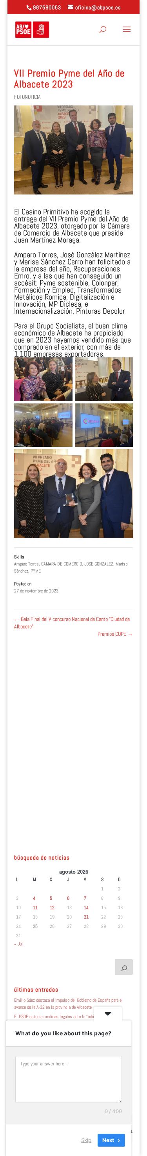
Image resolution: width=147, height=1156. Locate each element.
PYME (36, 571)
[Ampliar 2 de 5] (123, 367)
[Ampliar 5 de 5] (123, 459)
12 (52, 907)
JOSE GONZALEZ (98, 564)
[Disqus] (73, 735)
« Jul (18, 944)
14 (86, 907)
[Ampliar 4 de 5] (123, 413)
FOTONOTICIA (27, 96)
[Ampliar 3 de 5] (62, 413)
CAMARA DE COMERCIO (61, 564)
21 (86, 917)
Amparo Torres (26, 564)
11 (35, 907)
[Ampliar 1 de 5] (62, 367)
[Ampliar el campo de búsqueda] (124, 967)
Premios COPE (115, 633)
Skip (86, 1140)
